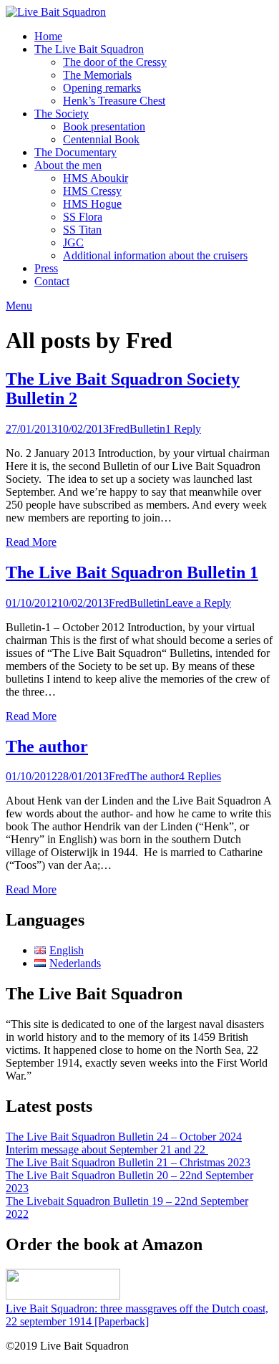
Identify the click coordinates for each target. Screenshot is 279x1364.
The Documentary (75, 152)
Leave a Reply (198, 603)
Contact (51, 281)
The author (47, 746)
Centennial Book (101, 139)
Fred (119, 429)
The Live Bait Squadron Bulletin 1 (132, 572)
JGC (73, 242)
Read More (31, 542)
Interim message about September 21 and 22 (107, 1149)
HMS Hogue (92, 204)
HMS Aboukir (95, 178)
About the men (68, 165)
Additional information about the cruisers (155, 255)
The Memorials (97, 75)
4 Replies (200, 776)
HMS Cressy (92, 191)
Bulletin (147, 429)
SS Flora (82, 217)
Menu (19, 305)
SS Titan (82, 230)
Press (46, 268)
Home (48, 36)
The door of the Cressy (115, 62)
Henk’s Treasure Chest (114, 101)
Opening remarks (102, 88)
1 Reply (183, 429)
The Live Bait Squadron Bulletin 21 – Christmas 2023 (128, 1162)
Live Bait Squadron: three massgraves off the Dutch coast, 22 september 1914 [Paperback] (137, 1314)
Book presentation (104, 126)
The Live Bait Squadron (89, 49)
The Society (61, 113)
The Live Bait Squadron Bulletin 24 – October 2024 (124, 1136)
